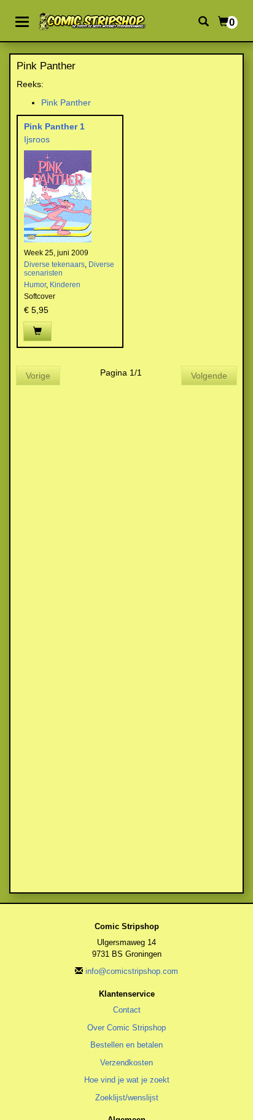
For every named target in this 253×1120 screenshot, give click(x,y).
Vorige (38, 375)
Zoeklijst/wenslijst (126, 1097)
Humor (35, 284)
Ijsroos (37, 139)
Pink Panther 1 (54, 126)
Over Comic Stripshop (126, 1027)
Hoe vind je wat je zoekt (126, 1079)
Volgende (209, 375)
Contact (127, 1009)
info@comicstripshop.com (131, 971)
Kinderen (65, 284)
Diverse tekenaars (54, 264)
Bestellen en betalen (126, 1044)
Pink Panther (66, 102)
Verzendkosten (126, 1062)
